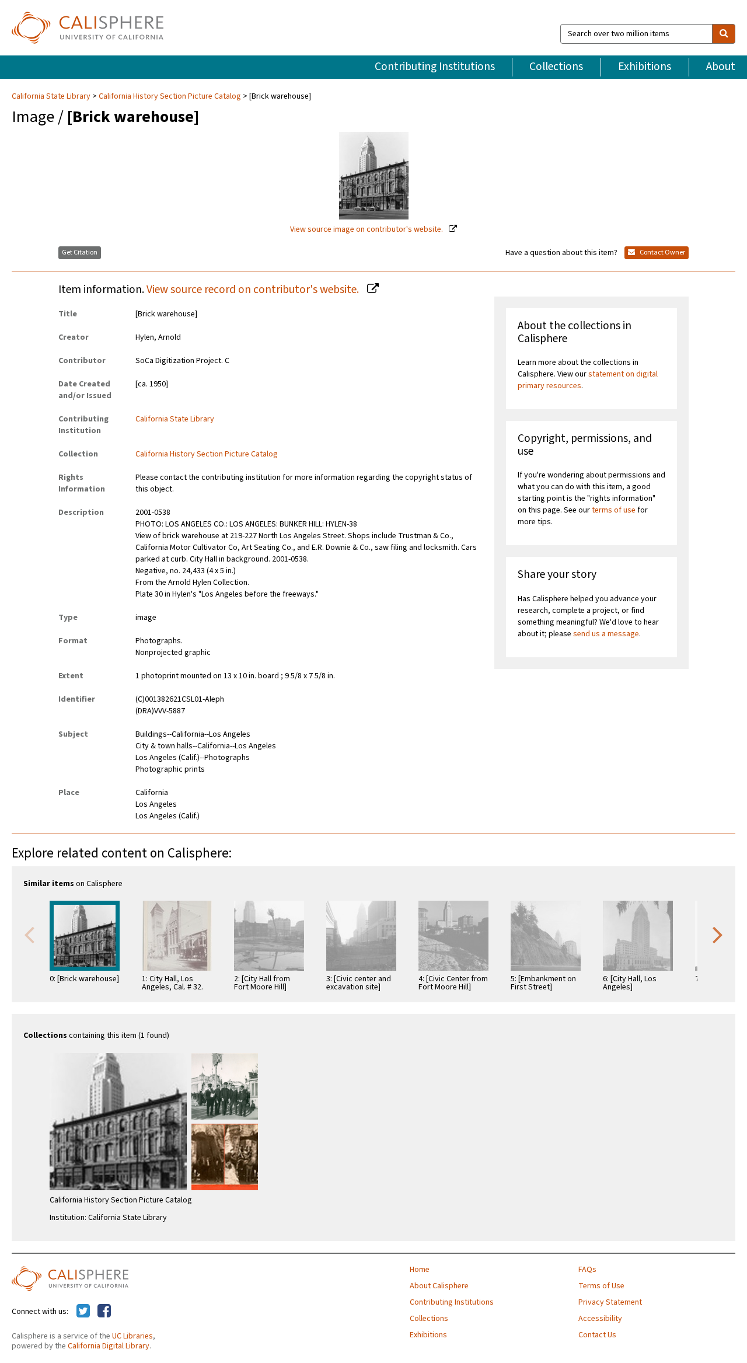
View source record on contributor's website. (253, 289)
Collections (556, 66)
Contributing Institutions (435, 66)
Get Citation (79, 252)
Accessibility (600, 1319)
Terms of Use (601, 1286)
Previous (29, 934)
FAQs (587, 1270)
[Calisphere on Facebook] (104, 1312)
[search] (723, 34)
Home (420, 1270)
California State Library (52, 96)
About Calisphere (439, 1286)
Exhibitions (644, 66)
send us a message (606, 634)
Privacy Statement (610, 1302)
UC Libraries (132, 1336)
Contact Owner (661, 252)
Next (718, 934)
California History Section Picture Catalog (170, 96)
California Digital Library (108, 1346)
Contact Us (597, 1335)
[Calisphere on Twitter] (83, 1312)
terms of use (614, 510)
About (720, 66)
